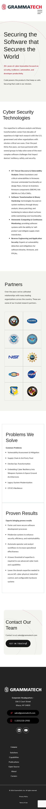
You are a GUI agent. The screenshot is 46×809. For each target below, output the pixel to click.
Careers (14, 776)
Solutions (14, 752)
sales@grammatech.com (27, 635)
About (14, 771)
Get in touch (17, 643)
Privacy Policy (23, 796)
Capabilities (14, 757)
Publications (14, 762)
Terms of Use (23, 803)
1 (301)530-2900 (22, 720)
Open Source (13, 766)
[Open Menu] (40, 12)
